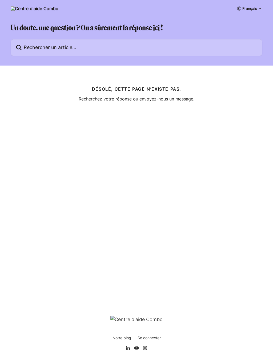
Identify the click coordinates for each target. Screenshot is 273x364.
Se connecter (149, 337)
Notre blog (122, 337)
